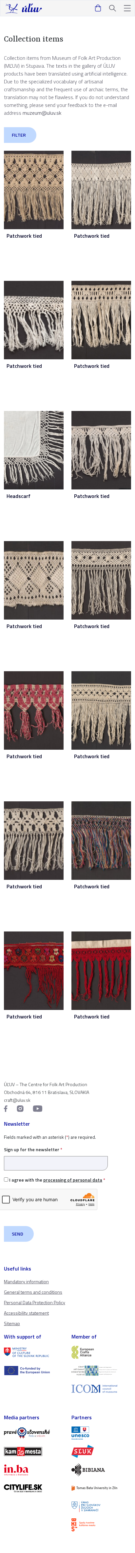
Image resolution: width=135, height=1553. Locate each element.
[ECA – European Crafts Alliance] (101, 1352)
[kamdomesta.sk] (34, 1451)
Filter (19, 134)
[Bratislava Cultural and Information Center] (101, 1524)
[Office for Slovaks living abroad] (101, 1506)
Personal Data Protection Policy (34, 1302)
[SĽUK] (101, 1451)
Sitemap (12, 1323)
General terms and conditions (33, 1291)
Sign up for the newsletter (33, 1149)
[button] (127, 8)
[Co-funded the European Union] (34, 1370)
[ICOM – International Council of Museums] (101, 1388)
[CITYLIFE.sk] (34, 1488)
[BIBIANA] (101, 1469)
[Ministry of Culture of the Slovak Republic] (34, 1352)
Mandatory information (26, 1281)
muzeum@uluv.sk (42, 113)
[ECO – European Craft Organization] (101, 1370)
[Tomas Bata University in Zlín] (101, 1488)
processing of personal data (72, 1179)
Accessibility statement (26, 1312)
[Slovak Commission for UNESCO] (101, 1433)
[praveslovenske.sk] (34, 1433)
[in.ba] (34, 1469)
